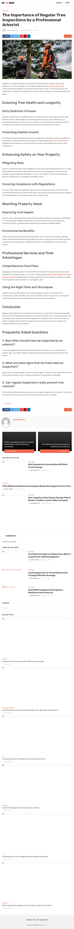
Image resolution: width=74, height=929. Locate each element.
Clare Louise (34, 559)
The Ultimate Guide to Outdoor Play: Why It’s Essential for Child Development (49, 555)
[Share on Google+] (21, 36)
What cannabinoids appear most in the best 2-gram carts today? (27, 905)
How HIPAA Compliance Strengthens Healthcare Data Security (45, 591)
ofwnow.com (43, 925)
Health (4, 659)
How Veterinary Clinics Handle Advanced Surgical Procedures (25, 857)
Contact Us (30, 920)
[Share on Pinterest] (25, 36)
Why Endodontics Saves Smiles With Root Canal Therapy (48, 465)
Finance (4, 805)
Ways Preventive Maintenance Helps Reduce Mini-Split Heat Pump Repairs (30, 710)
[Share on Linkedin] (28, 36)
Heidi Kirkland (13, 30)
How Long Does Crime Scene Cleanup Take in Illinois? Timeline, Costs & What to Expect (49, 498)
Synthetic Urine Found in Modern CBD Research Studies (23, 661)
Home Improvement (8, 707)
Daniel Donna (8, 489)
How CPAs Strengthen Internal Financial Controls (20, 808)
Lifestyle (5, 903)
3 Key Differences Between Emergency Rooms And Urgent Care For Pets (36, 486)
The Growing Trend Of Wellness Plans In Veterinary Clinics (23, 759)
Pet (3, 756)
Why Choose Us (42, 920)
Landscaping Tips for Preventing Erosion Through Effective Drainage (48, 574)
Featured (5, 10)
